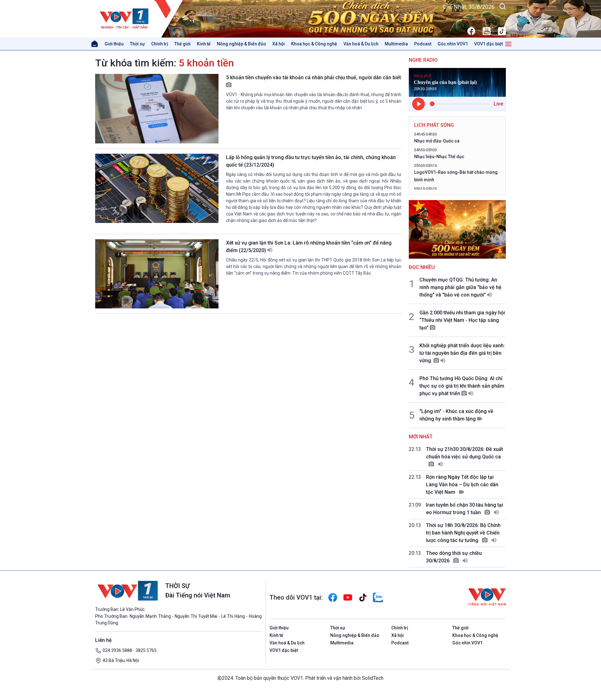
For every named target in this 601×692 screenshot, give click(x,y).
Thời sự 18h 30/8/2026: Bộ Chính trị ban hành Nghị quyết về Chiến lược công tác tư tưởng (463, 532)
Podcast (422, 43)
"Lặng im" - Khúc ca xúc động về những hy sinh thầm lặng (456, 415)
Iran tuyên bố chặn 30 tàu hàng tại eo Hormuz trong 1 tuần (464, 508)
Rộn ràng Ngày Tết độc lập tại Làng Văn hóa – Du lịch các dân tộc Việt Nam (462, 484)
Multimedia (396, 43)
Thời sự (137, 43)
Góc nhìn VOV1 (453, 43)
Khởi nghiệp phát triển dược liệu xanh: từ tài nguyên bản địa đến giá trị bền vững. (462, 353)
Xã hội (278, 43)
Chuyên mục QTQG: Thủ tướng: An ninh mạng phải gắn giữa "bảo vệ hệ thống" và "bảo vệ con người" (460, 287)
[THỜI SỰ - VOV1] (139, 19)
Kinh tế (204, 43)
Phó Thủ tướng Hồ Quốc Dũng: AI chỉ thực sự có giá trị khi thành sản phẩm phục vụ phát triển (461, 385)
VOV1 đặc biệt (488, 43)
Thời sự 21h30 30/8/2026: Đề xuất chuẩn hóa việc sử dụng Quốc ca (464, 453)
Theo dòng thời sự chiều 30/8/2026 (454, 557)
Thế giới (182, 43)
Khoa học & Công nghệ (314, 43)
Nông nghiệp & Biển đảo (241, 43)
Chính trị (159, 43)
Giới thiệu (114, 43)
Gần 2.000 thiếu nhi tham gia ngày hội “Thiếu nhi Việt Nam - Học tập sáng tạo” (462, 320)
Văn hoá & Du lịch (360, 43)
